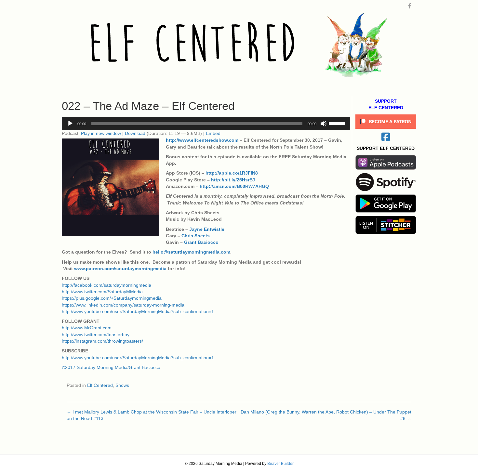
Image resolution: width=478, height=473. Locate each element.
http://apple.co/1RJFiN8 (232, 173)
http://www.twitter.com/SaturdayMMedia (102, 291)
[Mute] (323, 123)
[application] (206, 123)
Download (135, 133)
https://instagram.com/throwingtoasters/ (102, 341)
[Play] (70, 123)
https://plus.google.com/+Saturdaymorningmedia (112, 298)
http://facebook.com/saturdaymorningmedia (106, 285)
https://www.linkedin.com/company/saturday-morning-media (123, 305)
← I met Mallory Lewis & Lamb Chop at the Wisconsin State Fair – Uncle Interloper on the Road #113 (151, 415)
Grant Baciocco (201, 242)
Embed (213, 133)
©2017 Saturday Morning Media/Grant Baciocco (111, 367)
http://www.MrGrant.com (87, 327)
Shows (122, 385)
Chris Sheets (195, 235)
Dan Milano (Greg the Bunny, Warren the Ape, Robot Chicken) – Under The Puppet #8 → (326, 415)
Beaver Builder (280, 463)
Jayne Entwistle (206, 229)
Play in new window (101, 133)
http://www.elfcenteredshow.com (202, 140)
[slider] (338, 123)
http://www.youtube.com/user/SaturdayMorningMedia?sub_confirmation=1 (138, 311)
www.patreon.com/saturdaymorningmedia (120, 268)
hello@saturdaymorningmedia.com (191, 252)
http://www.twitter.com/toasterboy (95, 334)
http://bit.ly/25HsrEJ (233, 179)
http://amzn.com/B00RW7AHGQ (234, 186)
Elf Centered (100, 385)
